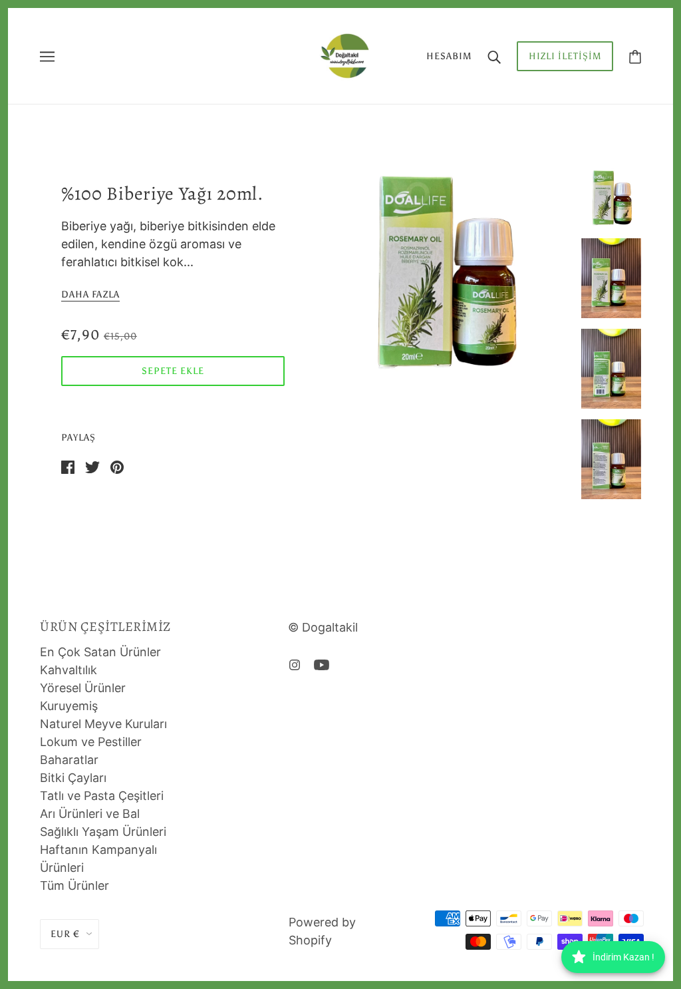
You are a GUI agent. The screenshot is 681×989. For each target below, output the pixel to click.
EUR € (65, 934)
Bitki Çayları (73, 778)
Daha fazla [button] (90, 295)
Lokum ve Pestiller (91, 742)
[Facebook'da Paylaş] (67, 466)
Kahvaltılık (68, 670)
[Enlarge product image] (443, 272)
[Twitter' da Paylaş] (92, 466)
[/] (344, 55)
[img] (295, 664)
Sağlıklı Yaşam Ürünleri (103, 832)
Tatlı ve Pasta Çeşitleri (102, 796)
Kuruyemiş (69, 706)
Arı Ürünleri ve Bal (90, 814)
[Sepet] (635, 56)
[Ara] (494, 56)
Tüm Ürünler (74, 885)
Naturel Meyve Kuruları (103, 724)
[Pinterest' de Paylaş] (117, 466)
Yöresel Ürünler (83, 688)
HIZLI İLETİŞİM (565, 56)
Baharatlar (69, 760)
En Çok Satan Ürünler (100, 652)
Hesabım (449, 56)
